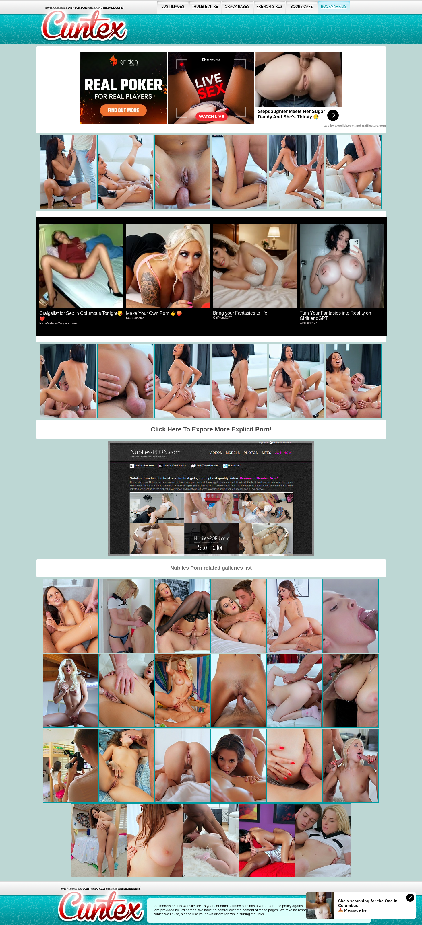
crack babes (237, 7)
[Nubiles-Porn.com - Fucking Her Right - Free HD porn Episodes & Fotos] (239, 691)
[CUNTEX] (84, 22)
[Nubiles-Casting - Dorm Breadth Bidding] (99, 840)
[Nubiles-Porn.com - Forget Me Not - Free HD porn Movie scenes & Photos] (295, 616)
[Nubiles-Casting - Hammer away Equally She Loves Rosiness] (323, 840)
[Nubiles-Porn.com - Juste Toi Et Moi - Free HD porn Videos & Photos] (71, 691)
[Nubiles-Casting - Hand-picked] (295, 691)
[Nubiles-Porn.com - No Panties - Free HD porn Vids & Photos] (239, 616)
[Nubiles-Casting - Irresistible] (351, 616)
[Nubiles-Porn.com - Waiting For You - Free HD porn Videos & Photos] (183, 616)
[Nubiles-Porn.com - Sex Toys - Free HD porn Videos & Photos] (155, 840)
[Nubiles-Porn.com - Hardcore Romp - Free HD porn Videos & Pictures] (239, 766)
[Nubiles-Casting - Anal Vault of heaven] (295, 766)
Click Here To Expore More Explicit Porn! (211, 429)
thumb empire (205, 7)
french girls (269, 7)
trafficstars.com (374, 125)
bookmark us (333, 7)
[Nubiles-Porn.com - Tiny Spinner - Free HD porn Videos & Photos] (183, 766)
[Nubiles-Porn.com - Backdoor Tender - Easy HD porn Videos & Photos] (127, 691)
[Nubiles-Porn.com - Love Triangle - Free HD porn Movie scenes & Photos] (71, 616)
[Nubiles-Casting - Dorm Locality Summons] (71, 766)
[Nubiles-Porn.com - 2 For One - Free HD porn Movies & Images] (351, 766)
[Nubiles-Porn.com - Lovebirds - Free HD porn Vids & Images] (127, 766)
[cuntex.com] (101, 903)
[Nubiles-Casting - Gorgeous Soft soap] (351, 691)
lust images (172, 7)
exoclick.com (345, 125)
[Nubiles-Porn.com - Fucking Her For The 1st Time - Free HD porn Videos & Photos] (267, 840)
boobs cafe (302, 7)
